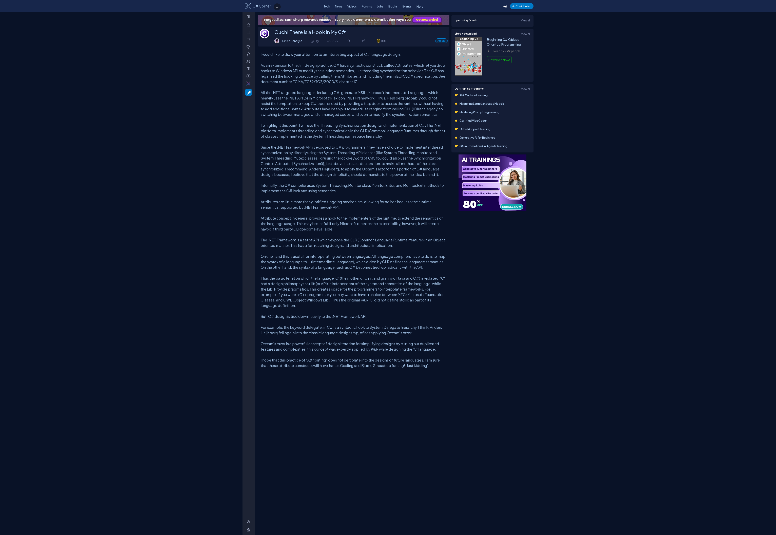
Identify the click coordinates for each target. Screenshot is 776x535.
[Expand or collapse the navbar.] (248, 16)
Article (441, 40)
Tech (327, 6)
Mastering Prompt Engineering (479, 112)
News (338, 6)
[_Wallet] (249, 39)
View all (525, 20)
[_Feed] (249, 25)
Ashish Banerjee (292, 41)
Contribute (522, 6)
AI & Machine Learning (474, 95)
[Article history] (312, 41)
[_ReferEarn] (249, 68)
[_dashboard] (249, 32)
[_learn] (249, 46)
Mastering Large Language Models (482, 103)
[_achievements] (249, 54)
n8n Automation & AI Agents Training (483, 146)
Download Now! (499, 60)
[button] (364, 41)
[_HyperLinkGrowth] (247, 92)
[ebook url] (468, 74)
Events (407, 6)
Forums (367, 6)
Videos (352, 6)
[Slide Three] (353, 20)
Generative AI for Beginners (477, 137)
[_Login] (249, 530)
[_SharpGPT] (249, 83)
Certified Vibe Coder (473, 120)
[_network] (249, 61)
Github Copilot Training (475, 129)
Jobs (380, 6)
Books (392, 6)
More (419, 6)
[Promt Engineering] (492, 182)
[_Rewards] (249, 76)
